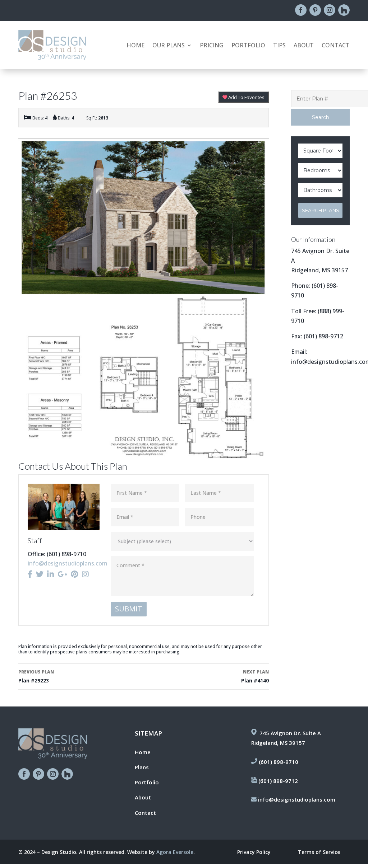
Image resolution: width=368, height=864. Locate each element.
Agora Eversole (174, 852)
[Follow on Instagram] (329, 10)
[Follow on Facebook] (301, 10)
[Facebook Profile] (30, 574)
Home (135, 46)
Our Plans (168, 46)
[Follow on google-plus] (344, 10)
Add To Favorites (245, 97)
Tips (279, 46)
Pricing (212, 46)
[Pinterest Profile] (74, 574)
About (304, 46)
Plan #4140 (255, 676)
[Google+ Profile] (62, 574)
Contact (336, 46)
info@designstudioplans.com (67, 563)
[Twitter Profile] (39, 574)
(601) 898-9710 (278, 761)
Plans (142, 767)
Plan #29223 (36, 676)
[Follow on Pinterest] (315, 10)
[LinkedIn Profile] (50, 574)
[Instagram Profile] (85, 574)
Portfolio (248, 46)
